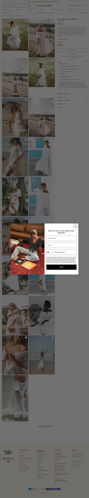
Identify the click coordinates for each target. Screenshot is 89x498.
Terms (74, 262)
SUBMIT (61, 267)
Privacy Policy (69, 262)
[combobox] (50, 252)
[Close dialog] (75, 226)
